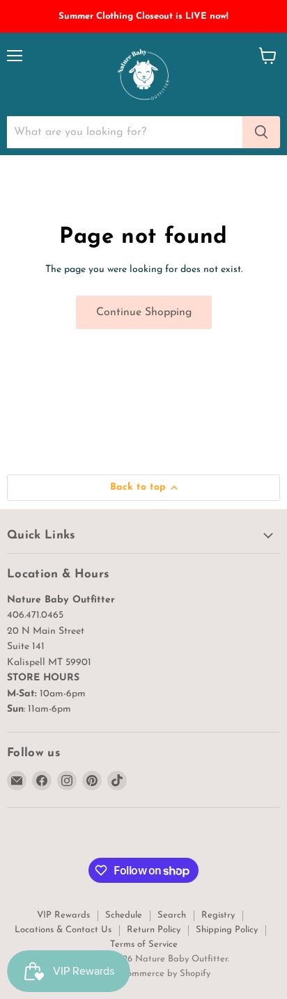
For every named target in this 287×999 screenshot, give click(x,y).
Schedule (123, 915)
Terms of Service (144, 944)
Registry (218, 915)
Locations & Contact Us (63, 929)
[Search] (261, 132)
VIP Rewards (63, 915)
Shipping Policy (227, 929)
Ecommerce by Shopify (163, 973)
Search (171, 915)
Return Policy (153, 929)
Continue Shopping (144, 312)
